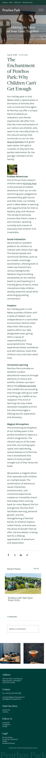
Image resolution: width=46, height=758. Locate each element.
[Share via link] (27, 555)
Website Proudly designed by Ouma (27, 748)
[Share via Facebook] (8, 555)
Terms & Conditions (10, 739)
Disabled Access (8, 743)
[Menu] (41, 10)
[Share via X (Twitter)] (14, 555)
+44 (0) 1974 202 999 (13, 693)
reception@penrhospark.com (13, 697)
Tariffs (4, 741)
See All (36, 568)
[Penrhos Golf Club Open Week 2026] (23, 583)
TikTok (4, 727)
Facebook (6, 723)
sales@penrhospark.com (11, 699)
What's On (6, 710)
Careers (5, 712)
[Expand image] (12, 170)
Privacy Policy (7, 737)
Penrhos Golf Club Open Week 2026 (20, 599)
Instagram (6, 725)
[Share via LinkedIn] (21, 555)
